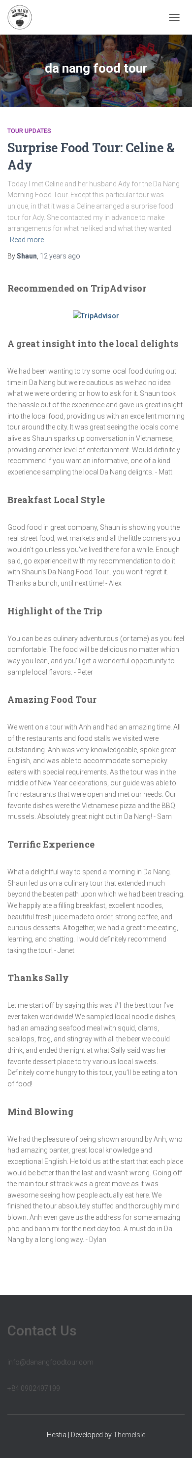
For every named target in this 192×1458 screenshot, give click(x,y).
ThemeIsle (129, 1435)
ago (60, 256)
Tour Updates (29, 131)
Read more (27, 240)
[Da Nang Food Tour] (23, 17)
